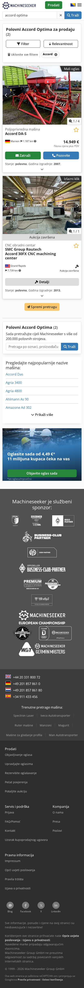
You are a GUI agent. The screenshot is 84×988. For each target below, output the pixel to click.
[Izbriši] (61, 15)
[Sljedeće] (77, 95)
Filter (24, 44)
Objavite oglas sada (42, 473)
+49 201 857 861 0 (26, 684)
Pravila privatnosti (29, 979)
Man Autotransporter (63, 735)
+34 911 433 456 (25, 697)
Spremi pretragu (43, 307)
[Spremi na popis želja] (76, 130)
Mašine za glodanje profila (24, 735)
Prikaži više (43, 414)
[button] (79, 5)
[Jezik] (73, 5)
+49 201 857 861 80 (27, 690)
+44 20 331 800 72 (26, 677)
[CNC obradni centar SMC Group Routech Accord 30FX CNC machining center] (42, 205)
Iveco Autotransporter (55, 715)
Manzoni (46, 725)
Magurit (63, 725)
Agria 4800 (14, 391)
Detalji (43, 282)
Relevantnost (62, 44)
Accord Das (14, 374)
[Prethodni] (6, 95)
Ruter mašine (24, 725)
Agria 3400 (14, 382)
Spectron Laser (23, 715)
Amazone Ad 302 (18, 407)
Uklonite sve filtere (24, 54)
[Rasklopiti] (42, 169)
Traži (74, 15)
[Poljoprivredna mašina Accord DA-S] (42, 95)
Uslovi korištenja (52, 979)
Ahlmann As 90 (17, 399)
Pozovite (63, 155)
